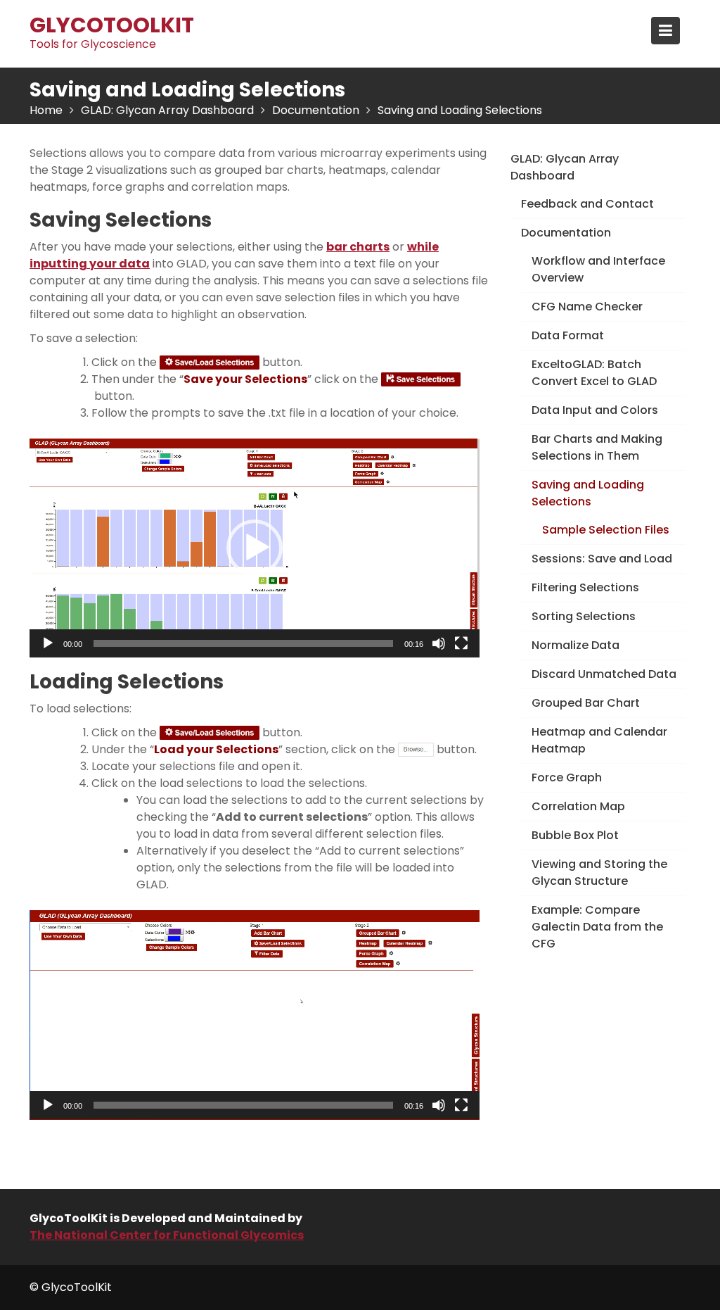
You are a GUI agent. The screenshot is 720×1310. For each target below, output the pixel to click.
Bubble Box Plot (575, 835)
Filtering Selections (585, 587)
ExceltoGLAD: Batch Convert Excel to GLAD (594, 372)
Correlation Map (578, 806)
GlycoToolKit (112, 25)
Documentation (566, 233)
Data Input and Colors (595, 410)
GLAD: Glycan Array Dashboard (564, 167)
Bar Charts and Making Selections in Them (597, 447)
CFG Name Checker (587, 306)
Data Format (568, 335)
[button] (254, 547)
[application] (255, 548)
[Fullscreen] (461, 643)
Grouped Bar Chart (586, 703)
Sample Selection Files (605, 530)
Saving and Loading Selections (588, 493)
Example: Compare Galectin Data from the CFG (597, 927)
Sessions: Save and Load (602, 558)
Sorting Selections (584, 616)
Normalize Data (575, 645)
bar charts (358, 247)
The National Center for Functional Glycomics (167, 1235)
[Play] (48, 643)
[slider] (243, 643)
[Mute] (439, 643)
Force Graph (567, 777)
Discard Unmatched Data (604, 674)
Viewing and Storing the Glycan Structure (599, 872)
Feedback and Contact (587, 204)
